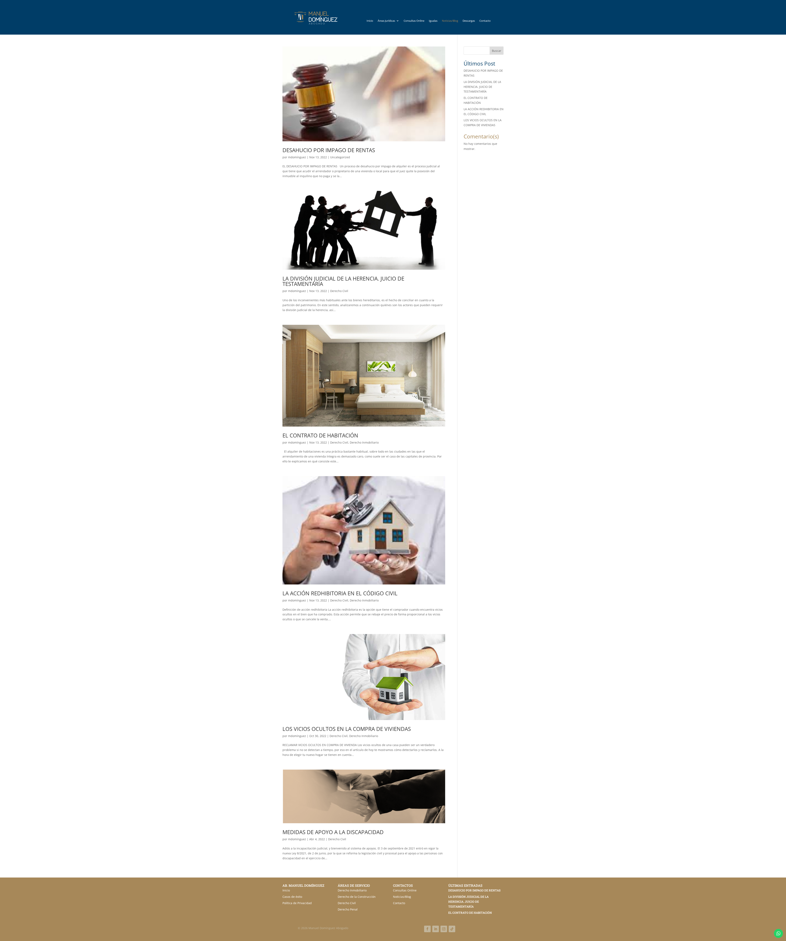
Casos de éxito (292, 897)
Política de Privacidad (297, 903)
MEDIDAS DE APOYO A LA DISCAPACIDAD (333, 832)
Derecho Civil (339, 291)
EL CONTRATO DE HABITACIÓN (320, 435)
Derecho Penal (348, 909)
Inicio (370, 21)
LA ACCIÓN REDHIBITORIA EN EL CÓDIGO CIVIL (340, 593)
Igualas (433, 21)
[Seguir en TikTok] (452, 929)
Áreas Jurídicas (386, 21)
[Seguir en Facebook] (427, 929)
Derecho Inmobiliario (364, 442)
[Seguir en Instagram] (443, 929)
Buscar (496, 51)
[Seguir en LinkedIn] (435, 929)
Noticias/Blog (450, 21)
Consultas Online (414, 21)
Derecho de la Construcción (357, 897)
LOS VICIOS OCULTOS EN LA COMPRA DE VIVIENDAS (346, 729)
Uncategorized (340, 157)
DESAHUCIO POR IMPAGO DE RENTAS (328, 150)
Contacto (485, 21)
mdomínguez (297, 157)
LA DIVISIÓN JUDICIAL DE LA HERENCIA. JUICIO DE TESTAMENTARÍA (343, 281)
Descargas (469, 21)
